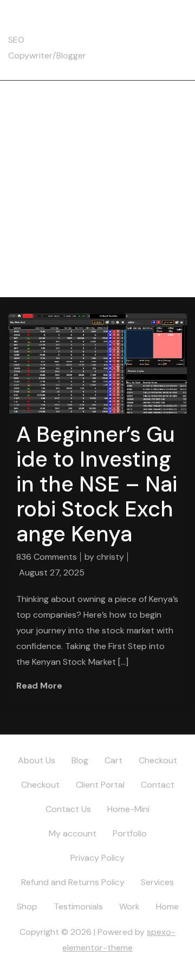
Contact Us (68, 809)
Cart (113, 760)
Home (167, 906)
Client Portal (100, 784)
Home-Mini (128, 809)
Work (129, 906)
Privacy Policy (97, 857)
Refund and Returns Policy (73, 882)
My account (72, 833)
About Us (36, 760)
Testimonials (78, 906)
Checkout (158, 760)
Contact (157, 784)
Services (157, 882)
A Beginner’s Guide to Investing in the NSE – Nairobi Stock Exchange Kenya (96, 484)
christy (110, 556)
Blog (80, 760)
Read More (39, 685)
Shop (27, 906)
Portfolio (130, 833)
